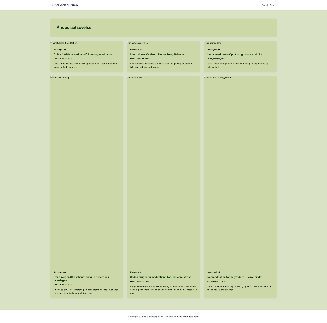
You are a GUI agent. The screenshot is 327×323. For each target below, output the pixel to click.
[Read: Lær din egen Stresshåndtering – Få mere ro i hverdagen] (86, 171)
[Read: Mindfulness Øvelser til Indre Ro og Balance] (137, 42)
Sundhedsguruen (64, 5)
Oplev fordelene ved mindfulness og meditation (83, 54)
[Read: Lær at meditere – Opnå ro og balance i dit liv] (212, 42)
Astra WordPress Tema (188, 316)
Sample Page (268, 5)
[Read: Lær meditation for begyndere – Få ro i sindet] (240, 171)
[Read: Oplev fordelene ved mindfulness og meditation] (63, 42)
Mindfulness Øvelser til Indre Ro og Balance (157, 54)
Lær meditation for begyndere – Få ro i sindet (234, 277)
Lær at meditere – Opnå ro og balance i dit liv (234, 54)
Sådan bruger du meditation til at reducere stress (160, 277)
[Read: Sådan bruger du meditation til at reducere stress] (163, 171)
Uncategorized (60, 49)
